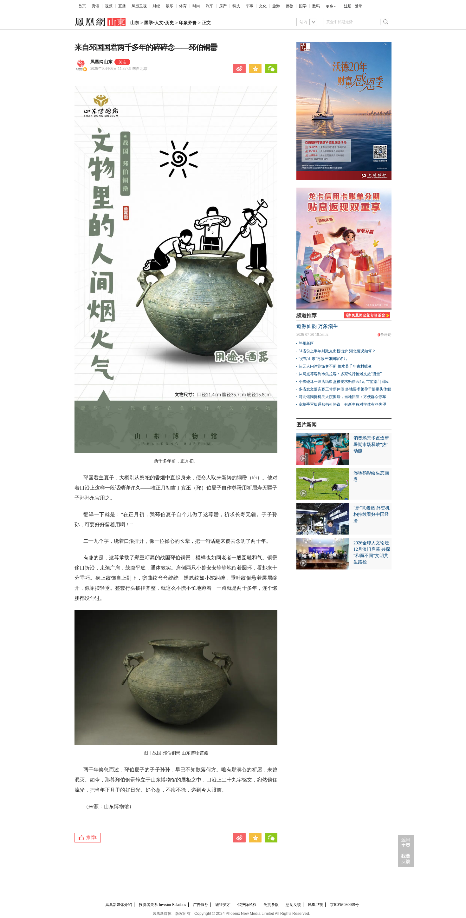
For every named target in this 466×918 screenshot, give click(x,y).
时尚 (196, 6)
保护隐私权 (246, 904)
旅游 (276, 6)
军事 (249, 6)
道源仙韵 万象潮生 (317, 326)
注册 (348, 6)
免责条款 (271, 904)
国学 (303, 6)
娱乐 (169, 6)
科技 (236, 6)
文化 (263, 6)
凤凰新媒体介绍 (118, 904)
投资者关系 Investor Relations (162, 904)
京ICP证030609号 (344, 904)
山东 (134, 22)
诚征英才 (222, 904)
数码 (316, 6)
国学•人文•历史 (159, 22)
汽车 (209, 6)
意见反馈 (293, 904)
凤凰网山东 (101, 61)
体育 (183, 6)
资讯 (95, 6)
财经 (156, 6)
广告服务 (200, 904)
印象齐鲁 (188, 22)
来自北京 (118, 68)
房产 (223, 6)
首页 (82, 6)
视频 (109, 6)
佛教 (289, 6)
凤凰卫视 (139, 6)
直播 (122, 6)
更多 (329, 6)
